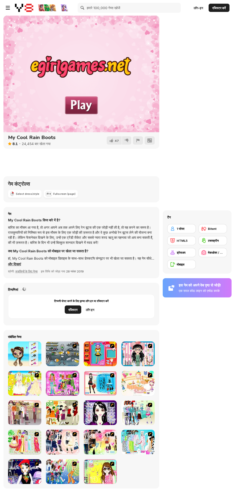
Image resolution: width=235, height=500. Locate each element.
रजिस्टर (73, 310)
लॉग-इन (198, 8)
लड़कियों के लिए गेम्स (26, 271)
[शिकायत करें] (138, 140)
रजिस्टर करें (219, 8)
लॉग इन (90, 310)
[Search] (83, 8)
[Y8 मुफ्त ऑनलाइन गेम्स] (24, 8)
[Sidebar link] (7, 7)
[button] (14, 264)
